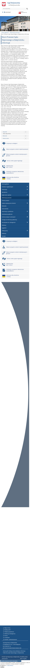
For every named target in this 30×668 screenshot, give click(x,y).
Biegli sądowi (4, 544)
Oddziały (3, 523)
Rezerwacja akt (4, 623)
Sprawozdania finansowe (7, 600)
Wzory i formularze (5, 541)
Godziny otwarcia (5, 531)
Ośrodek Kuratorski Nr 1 (7, 528)
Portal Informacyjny (6, 584)
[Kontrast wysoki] (4, 12)
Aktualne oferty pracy (6, 617)
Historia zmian (6, 138)
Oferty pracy (5, 230)
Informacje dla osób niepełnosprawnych (10, 555)
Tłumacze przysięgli (5, 550)
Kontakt (4, 236)
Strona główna (5, 184)
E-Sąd (2, 587)
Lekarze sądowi (4, 547)
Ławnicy (3, 549)
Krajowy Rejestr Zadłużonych (8, 581)
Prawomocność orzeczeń (7, 576)
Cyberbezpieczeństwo (6, 588)
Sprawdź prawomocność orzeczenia (8, 661)
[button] (27, 187)
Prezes (2, 511)
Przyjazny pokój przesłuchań (8, 553)
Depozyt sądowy (5, 567)
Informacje (4, 189)
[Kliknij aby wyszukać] (27, 9)
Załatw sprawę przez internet (9, 203)
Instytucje (3, 532)
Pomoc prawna (5, 200)
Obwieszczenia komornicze (7, 562)
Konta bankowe (4, 540)
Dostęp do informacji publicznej (9, 219)
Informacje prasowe (6, 197)
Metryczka (5, 135)
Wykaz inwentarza (5, 565)
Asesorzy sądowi (5, 515)
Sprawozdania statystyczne (7, 599)
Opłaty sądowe (4, 538)
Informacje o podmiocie (7, 211)
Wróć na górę (23, 658)
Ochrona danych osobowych (8, 217)
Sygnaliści (4, 228)
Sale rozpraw (4, 537)
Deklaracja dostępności (6, 609)
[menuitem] (15, 184)
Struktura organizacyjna (7, 186)
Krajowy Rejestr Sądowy (7, 579)
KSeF (2, 558)
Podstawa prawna (5, 594)
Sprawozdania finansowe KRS (8, 582)
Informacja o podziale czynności (8, 518)
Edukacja (4, 233)
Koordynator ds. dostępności (9, 222)
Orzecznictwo (5, 208)
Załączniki (5, 131)
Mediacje (4, 225)
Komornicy (3, 546)
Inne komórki (4, 526)
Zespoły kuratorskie (6, 525)
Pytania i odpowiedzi (6, 552)
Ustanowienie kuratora (6, 570)
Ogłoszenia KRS (5, 564)
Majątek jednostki (5, 597)
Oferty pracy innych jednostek (8, 618)
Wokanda (4, 206)
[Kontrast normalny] (2, 12)
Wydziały (3, 521)
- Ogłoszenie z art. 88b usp (7, 514)
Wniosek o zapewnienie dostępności (9, 611)
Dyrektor (3, 520)
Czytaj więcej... (10, 665)
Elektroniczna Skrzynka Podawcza (9, 585)
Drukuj (26, 45)
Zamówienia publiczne (7, 214)
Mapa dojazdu (4, 535)
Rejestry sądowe (5, 543)
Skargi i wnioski (4, 534)
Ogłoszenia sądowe (6, 195)
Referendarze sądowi (6, 517)
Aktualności (4, 192)
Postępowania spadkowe (7, 568)
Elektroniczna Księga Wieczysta (8, 578)
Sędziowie (3, 512)
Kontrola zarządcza (5, 596)
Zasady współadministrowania (8, 605)
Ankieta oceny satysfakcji (7, 556)
